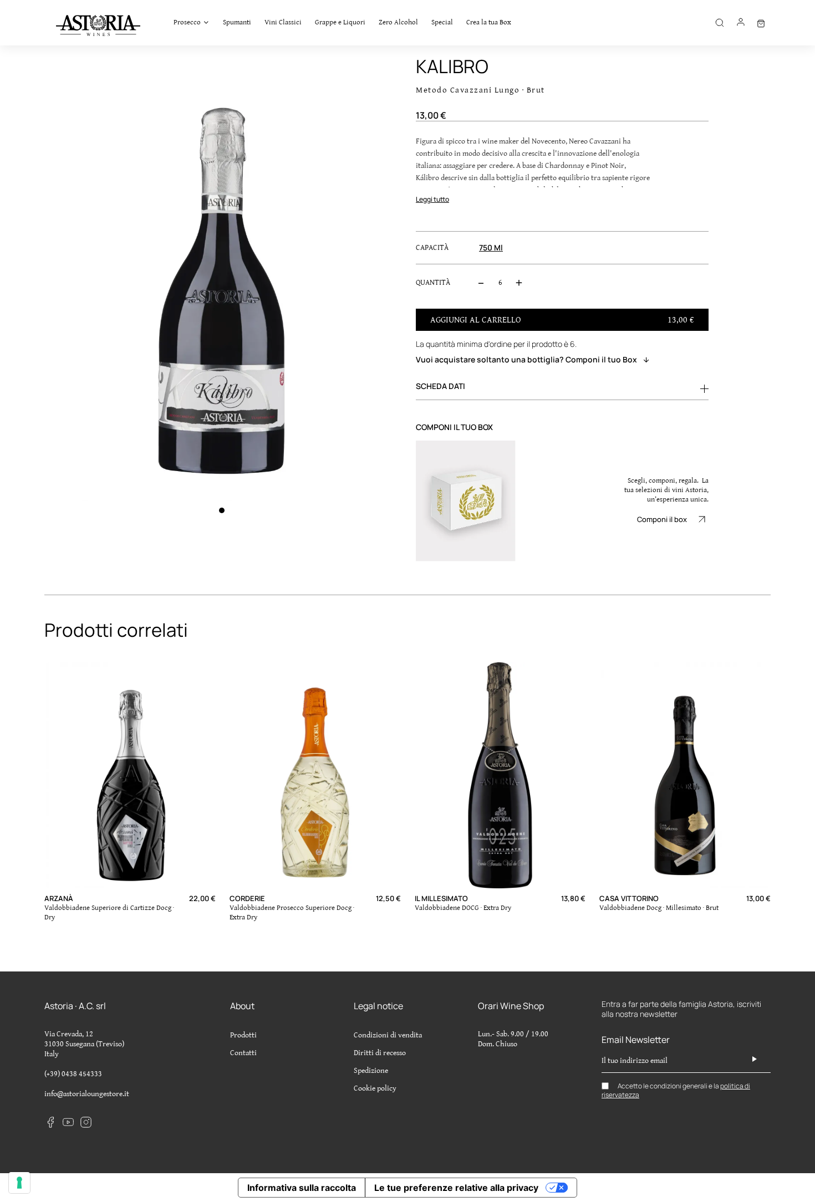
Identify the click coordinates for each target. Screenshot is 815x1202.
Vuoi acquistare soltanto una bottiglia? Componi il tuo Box (526, 360)
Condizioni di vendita (388, 1035)
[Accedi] (740, 26)
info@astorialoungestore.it (86, 1094)
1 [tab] (222, 510)
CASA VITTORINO (629, 898)
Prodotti (243, 1035)
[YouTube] (68, 1122)
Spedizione (371, 1070)
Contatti (243, 1052)
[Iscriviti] (754, 1059)
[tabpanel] (221, 273)
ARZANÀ (58, 898)
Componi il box (662, 519)
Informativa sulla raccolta (301, 1187)
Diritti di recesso (380, 1052)
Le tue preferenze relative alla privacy (456, 1187)
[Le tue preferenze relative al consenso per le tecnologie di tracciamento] (19, 1182)
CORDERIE (247, 898)
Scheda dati (440, 386)
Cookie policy (375, 1088)
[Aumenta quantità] (519, 282)
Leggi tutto (432, 199)
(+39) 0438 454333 (73, 1074)
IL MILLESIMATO (441, 898)
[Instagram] (86, 1122)
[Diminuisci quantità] (481, 282)
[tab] (562, 386)
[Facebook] (50, 1122)
